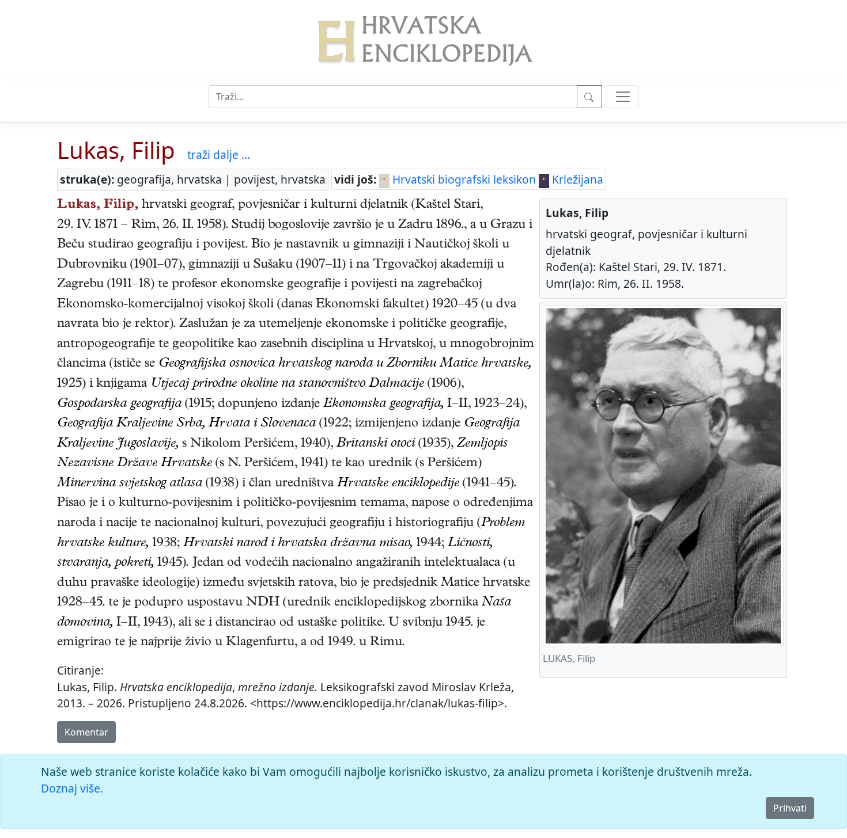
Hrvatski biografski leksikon (463, 179)
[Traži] (589, 96)
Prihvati (790, 808)
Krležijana (576, 179)
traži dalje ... (218, 154)
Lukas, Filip (116, 150)
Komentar (86, 732)
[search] (623, 96)
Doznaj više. (72, 788)
